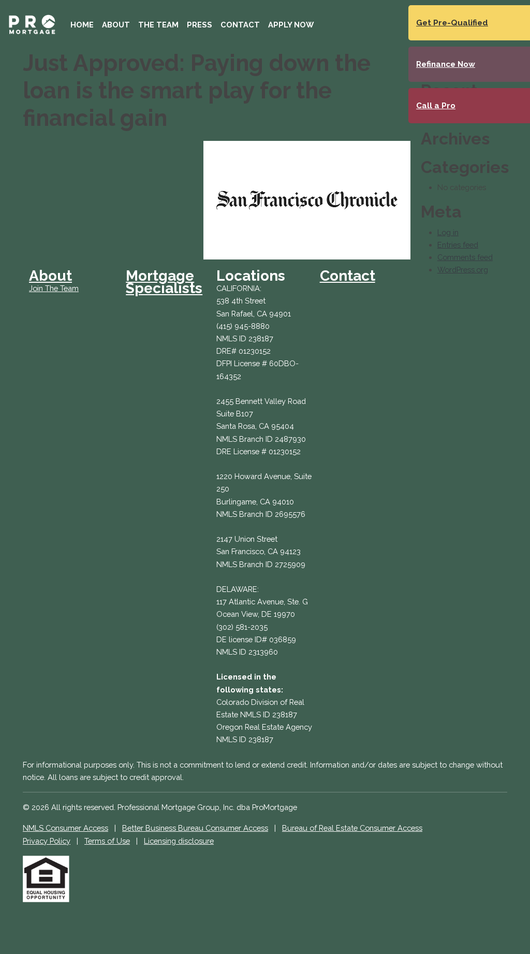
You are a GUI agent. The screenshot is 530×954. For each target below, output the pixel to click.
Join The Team (54, 288)
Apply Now (291, 24)
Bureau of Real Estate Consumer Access (352, 827)
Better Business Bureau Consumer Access (195, 827)
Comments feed (465, 257)
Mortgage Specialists (164, 282)
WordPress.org (462, 269)
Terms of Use (107, 840)
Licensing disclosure (179, 840)
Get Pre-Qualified (452, 22)
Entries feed (457, 244)
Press (199, 24)
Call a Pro (435, 105)
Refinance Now (445, 64)
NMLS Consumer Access (65, 827)
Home (82, 24)
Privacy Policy (46, 840)
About (116, 24)
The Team (158, 24)
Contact (240, 24)
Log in (448, 232)
